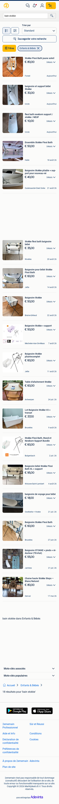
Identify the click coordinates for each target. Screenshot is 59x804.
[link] (6, 5)
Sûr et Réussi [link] (37, 724)
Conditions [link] (36, 733)
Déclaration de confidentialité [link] (11, 741)
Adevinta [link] (34, 760)
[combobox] (25, 16)
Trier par (26, 25)
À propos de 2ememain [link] (15, 760)
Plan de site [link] (9, 766)
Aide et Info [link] (9, 733)
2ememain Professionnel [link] (10, 726)
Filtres (11, 48)
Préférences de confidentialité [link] (11, 750)
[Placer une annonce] (51, 5)
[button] (35, 5)
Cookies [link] (34, 739)
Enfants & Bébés (28, 48)
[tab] (6, 30)
